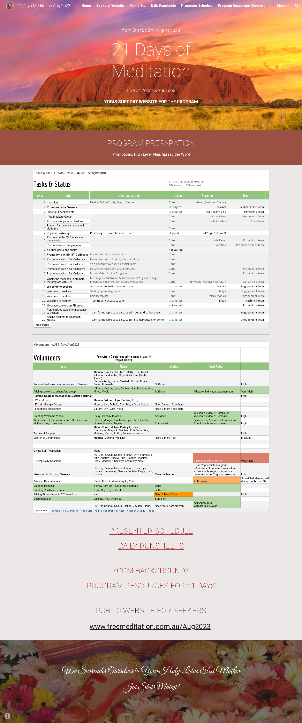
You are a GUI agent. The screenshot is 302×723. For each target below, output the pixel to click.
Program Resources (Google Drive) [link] (242, 6)
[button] (297, 6)
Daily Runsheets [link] (163, 6)
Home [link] (86, 6)
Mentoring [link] (137, 6)
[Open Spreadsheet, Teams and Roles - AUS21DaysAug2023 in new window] (261, 346)
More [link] (281, 6)
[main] (151, 30)
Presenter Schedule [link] (197, 6)
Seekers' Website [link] (110, 6)
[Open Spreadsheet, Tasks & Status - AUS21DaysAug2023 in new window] (261, 175)
